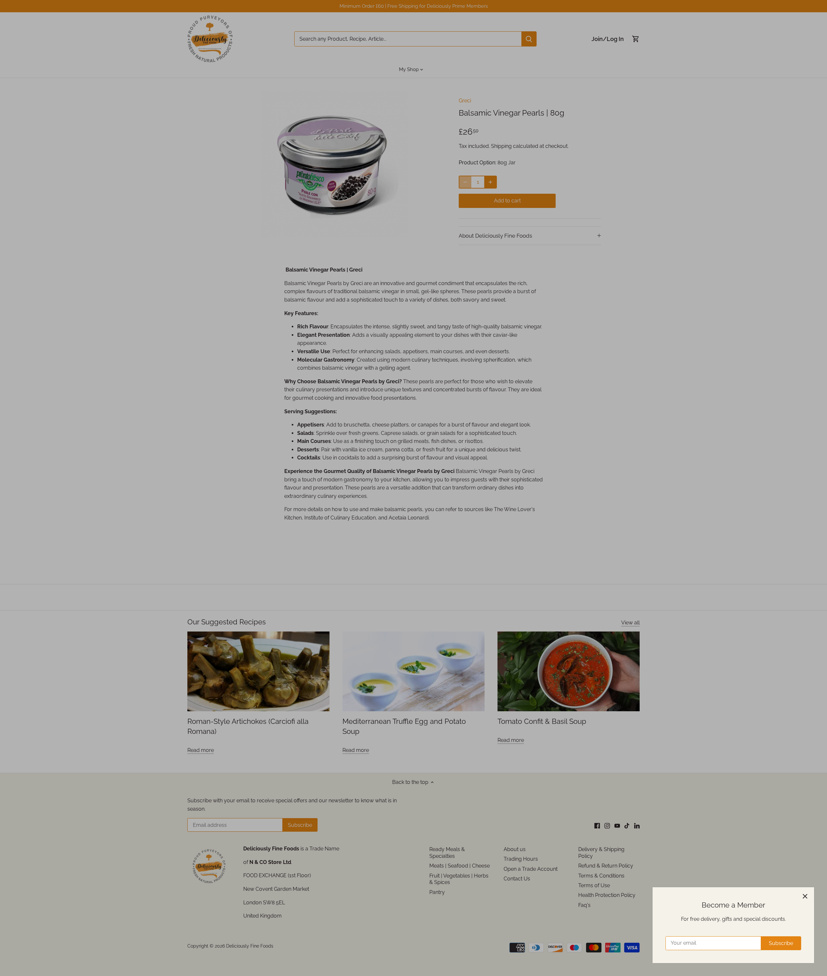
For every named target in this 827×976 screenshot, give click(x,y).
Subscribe (781, 943)
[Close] (805, 896)
